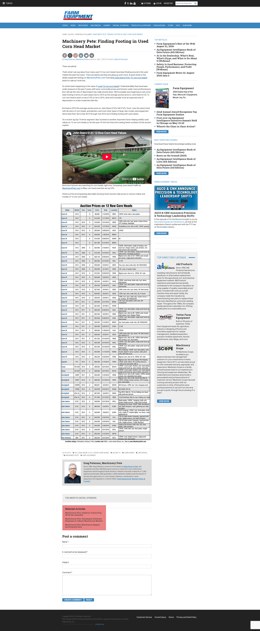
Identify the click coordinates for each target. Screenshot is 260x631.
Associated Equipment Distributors (169, 222)
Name (65, 542)
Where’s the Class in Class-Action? (176, 126)
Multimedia (96, 25)
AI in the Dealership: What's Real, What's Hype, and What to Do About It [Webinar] (177, 58)
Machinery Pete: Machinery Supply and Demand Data (82, 525)
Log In (158, 3)
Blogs (71, 34)
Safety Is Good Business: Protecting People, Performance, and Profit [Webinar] (176, 67)
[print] (91, 55)
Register (168, 3)
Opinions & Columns (83, 34)
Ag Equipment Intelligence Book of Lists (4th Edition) (176, 160)
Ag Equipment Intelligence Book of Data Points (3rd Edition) (176, 166)
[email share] (86, 55)
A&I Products (184, 264)
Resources (83, 25)
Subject (65, 562)
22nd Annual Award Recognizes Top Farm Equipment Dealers (177, 113)
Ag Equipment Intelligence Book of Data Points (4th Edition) (176, 51)
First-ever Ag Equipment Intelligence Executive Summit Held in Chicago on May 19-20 (177, 120)
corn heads (129, 453)
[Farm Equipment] (162, 98)
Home (64, 34)
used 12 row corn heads (108, 86)
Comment (67, 572)
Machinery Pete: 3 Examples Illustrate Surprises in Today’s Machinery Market (84, 520)
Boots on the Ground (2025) (172, 155)
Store (170, 25)
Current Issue (160, 617)
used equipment (89, 455)
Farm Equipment (183, 88)
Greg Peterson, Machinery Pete (76, 59)
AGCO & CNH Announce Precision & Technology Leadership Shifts (175, 214)
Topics (9, 3)
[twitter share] (70, 55)
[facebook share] (64, 55)
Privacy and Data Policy (186, 617)
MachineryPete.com (96, 78)
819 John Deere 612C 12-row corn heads (129, 78)
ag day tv (117, 453)
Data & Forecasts (121, 59)
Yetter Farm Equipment (183, 316)
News (73, 25)
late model (142, 453)
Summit (106, 25)
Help (178, 25)
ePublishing (99, 624)
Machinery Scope (183, 347)
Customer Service (144, 617)
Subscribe (187, 25)
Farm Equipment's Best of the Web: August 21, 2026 (176, 45)
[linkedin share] (81, 55)
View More (161, 132)
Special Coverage (121, 25)
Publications (159, 25)
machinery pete (72, 455)
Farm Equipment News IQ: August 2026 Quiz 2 (175, 74)
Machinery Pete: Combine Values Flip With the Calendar (83, 514)
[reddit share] (75, 55)
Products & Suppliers (141, 25)
